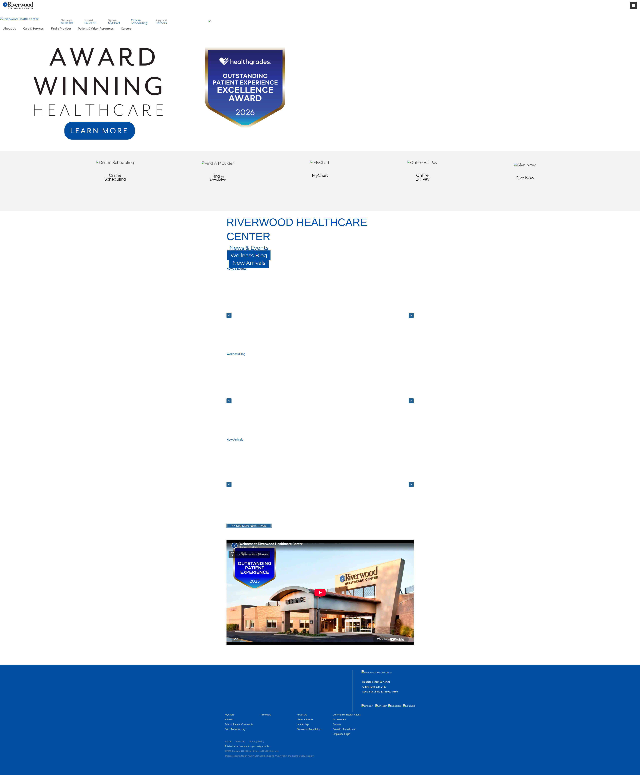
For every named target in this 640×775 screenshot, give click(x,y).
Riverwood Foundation (309, 729)
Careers (337, 724)
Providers (266, 714)
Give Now (525, 177)
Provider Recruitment (344, 729)
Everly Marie (239, 504)
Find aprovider (218, 178)
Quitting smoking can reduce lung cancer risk (254, 416)
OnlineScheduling (115, 177)
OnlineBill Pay (422, 177)
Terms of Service (300, 755)
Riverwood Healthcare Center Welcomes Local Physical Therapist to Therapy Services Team (255, 332)
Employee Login (341, 733)
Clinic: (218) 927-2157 (374, 686)
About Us (302, 714)
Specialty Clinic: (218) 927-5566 (380, 691)
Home (228, 741)
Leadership (303, 724)
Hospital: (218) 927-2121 (376, 681)
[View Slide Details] (160, 143)
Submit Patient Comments (239, 724)
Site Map (240, 741)
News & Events (305, 719)
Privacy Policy (256, 741)
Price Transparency (235, 729)
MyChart (320, 175)
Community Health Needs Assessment (347, 717)
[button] (255, 315)
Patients (229, 719)
